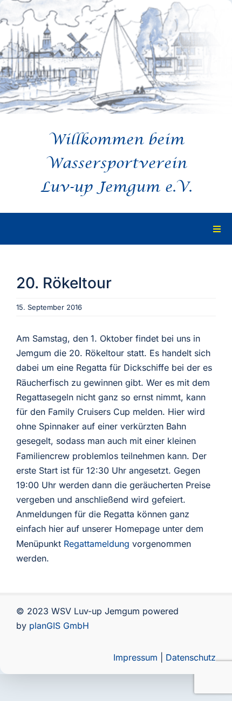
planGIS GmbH (59, 625)
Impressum (135, 657)
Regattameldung (95, 543)
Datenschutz (191, 657)
